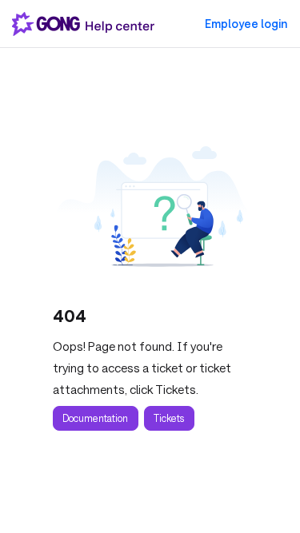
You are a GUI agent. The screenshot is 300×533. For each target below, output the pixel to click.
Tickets (169, 418)
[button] (264, 493)
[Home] (86, 24)
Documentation (95, 418)
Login (246, 24)
